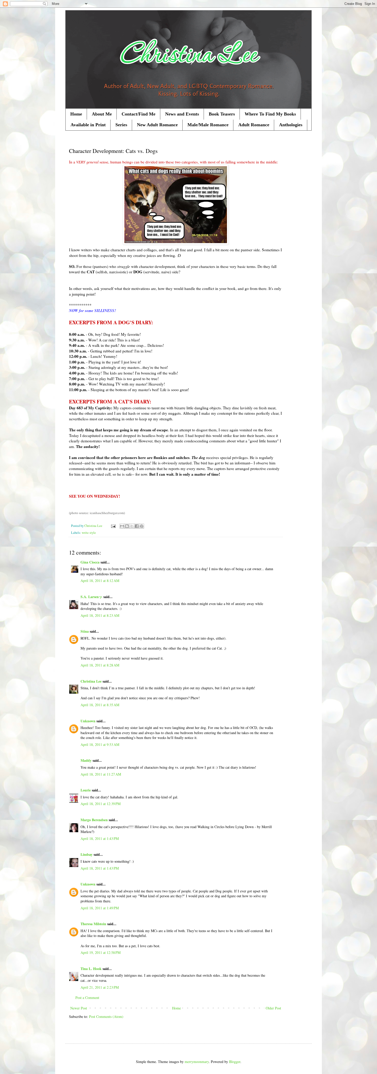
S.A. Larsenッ (91, 596)
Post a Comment (87, 997)
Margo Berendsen (94, 819)
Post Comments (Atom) (106, 1016)
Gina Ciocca (90, 562)
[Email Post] (113, 526)
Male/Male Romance (208, 124)
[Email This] (122, 526)
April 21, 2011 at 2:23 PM (100, 987)
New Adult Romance (157, 124)
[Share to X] (131, 526)
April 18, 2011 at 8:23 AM (100, 615)
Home (76, 114)
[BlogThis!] (127, 526)
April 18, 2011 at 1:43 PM (100, 838)
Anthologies (290, 124)
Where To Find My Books (270, 114)
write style (89, 532)
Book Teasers (222, 114)
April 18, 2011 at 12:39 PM (101, 803)
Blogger (234, 1061)
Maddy (86, 760)
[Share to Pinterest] (141, 526)
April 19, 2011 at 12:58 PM (101, 952)
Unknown (88, 721)
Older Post (273, 1008)
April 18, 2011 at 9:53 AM (100, 744)
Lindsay (87, 854)
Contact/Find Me (138, 114)
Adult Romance (253, 124)
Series (121, 124)
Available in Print (88, 124)
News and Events (182, 114)
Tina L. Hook (91, 968)
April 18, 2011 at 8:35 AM (100, 704)
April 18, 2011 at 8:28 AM (100, 665)
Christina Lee (91, 681)
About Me (102, 114)
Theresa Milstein (93, 923)
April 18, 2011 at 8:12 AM (100, 580)
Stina (85, 631)
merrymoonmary (197, 1061)
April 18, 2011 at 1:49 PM (100, 907)
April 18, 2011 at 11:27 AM (101, 774)
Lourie (86, 790)
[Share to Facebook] (136, 526)
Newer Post (78, 1008)
